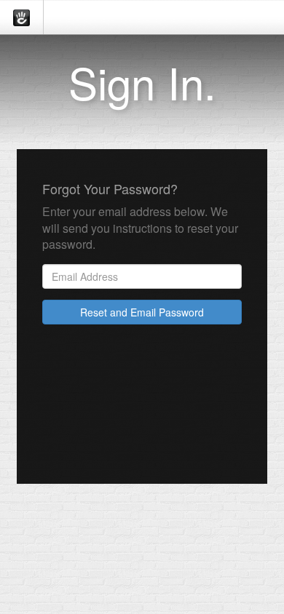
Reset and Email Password (142, 312)
